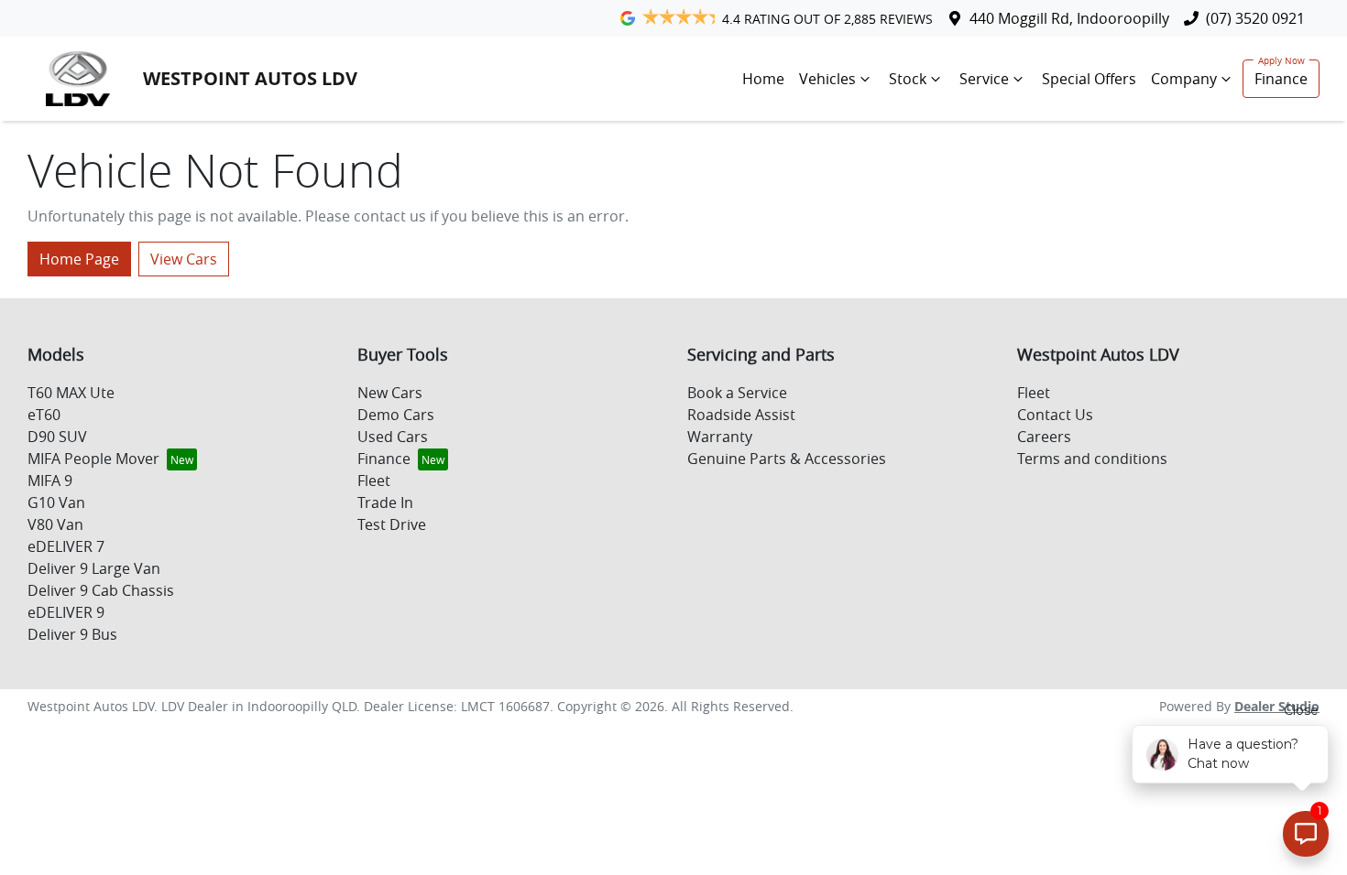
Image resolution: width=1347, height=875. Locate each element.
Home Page (79, 259)
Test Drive (391, 524)
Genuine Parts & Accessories (786, 458)
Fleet (373, 480)
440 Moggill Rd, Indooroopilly (1069, 18)
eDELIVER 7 (65, 546)
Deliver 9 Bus (72, 634)
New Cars (389, 393)
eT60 (43, 415)
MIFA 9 (49, 480)
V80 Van (55, 524)
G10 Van (56, 502)
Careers (1044, 437)
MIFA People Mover (93, 458)
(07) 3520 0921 (1255, 18)
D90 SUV (57, 437)
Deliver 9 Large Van (93, 568)
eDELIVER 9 (65, 612)
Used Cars (392, 437)
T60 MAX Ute (71, 393)
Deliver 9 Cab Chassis (100, 590)
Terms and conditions (1092, 458)
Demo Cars (395, 415)
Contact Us (1055, 415)
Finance (1281, 79)
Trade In (385, 502)
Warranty (719, 437)
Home (763, 79)
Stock (907, 79)
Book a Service (737, 393)
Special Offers (1089, 79)
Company (1184, 79)
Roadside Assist (741, 415)
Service (984, 79)
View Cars (183, 259)
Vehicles (827, 79)
